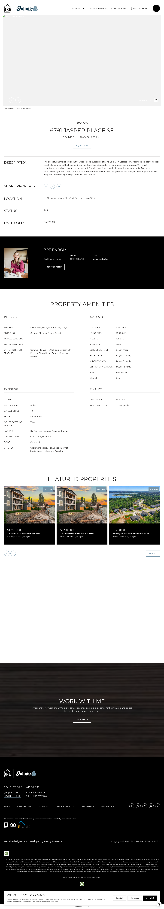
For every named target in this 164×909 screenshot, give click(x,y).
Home (7, 806)
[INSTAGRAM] (138, 805)
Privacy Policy (152, 841)
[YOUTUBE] (144, 805)
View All (153, 553)
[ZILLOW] (151, 805)
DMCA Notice (107, 806)
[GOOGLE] (157, 805)
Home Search (98, 8)
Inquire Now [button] (82, 146)
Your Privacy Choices (82, 906)
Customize (135, 898)
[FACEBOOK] (131, 805)
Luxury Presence (53, 841)
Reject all (119, 898)
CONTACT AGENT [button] (54, 267)
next (18, 100)
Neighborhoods (65, 806)
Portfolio (78, 8)
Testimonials (87, 806)
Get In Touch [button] (82, 720)
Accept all (150, 898)
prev (11, 100)
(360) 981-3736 (139, 8)
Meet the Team (24, 806)
